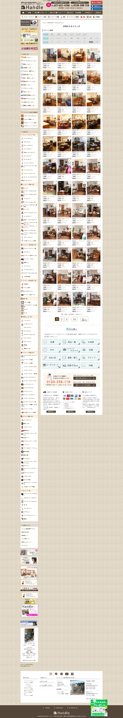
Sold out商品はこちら (25, 666)
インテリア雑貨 (28, 692)
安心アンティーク (41, 12)
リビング (64, 65)
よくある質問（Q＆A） (46, 685)
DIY (25, 693)
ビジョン (59, 681)
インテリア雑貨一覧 (28, 416)
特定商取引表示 (59, 707)
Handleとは (60, 682)
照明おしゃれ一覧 (27, 316)
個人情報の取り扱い (73, 707)
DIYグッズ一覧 (26, 490)
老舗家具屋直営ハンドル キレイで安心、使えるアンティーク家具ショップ (32, 6)
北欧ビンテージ (50, 152)
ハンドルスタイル (51, 174)
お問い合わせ (98, 12)
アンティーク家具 (42, 17)
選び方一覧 (25, 54)
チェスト (28, 684)
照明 (64, 17)
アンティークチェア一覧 (29, 134)
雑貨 (84, 17)
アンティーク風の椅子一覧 (29, 280)
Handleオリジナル (30, 125)
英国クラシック (80, 63)
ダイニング (79, 65)
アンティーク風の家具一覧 (29, 244)
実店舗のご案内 (90, 681)
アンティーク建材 (28, 695)
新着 (29, 12)
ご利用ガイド (89, 12)
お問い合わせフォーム (94, 698)
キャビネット (29, 685)
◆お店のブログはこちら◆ (29, 660)
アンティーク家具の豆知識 (26, 664)
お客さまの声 (43, 681)
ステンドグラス (28, 687)
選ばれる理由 (60, 684)
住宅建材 (97, 17)
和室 (48, 198)
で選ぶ (29, 71)
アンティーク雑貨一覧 (28, 352)
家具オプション (26, 525)
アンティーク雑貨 (54, 17)
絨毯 (90, 17)
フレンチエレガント (95, 63)
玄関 (78, 198)
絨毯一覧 (25, 298)
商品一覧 (25, 131)
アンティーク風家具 (74, 17)
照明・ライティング (29, 690)
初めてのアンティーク (62, 685)
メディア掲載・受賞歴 (62, 693)
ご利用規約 (47, 707)
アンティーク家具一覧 (28, 184)
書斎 (48, 65)
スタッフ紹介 (60, 692)
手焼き (30, 116)
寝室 (63, 109)
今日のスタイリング (59, 22)
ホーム (23, 12)
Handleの (29, 119)
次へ (84, 319)
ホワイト (49, 67)
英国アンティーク (51, 63)
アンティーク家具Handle (48, 22)
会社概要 (78, 12)
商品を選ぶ (26, 677)
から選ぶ (27, 57)
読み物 (70, 12)
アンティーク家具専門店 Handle (65, 677)
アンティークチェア (29, 17)
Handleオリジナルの (30, 122)
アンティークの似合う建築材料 (30, 112)
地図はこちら (29, 657)
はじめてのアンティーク (57, 12)
